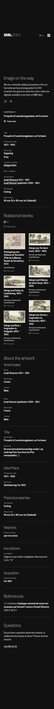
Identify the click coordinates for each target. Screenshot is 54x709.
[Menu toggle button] (49, 35)
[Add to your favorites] (11, 101)
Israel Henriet (10, 183)
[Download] (6, 101)
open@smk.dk (10, 646)
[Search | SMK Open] (12, 35)
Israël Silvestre (11, 179)
